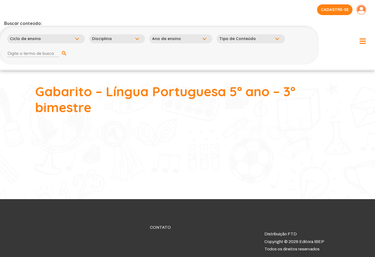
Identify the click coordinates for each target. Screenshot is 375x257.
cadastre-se (335, 9)
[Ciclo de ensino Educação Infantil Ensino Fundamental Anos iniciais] (47, 38)
